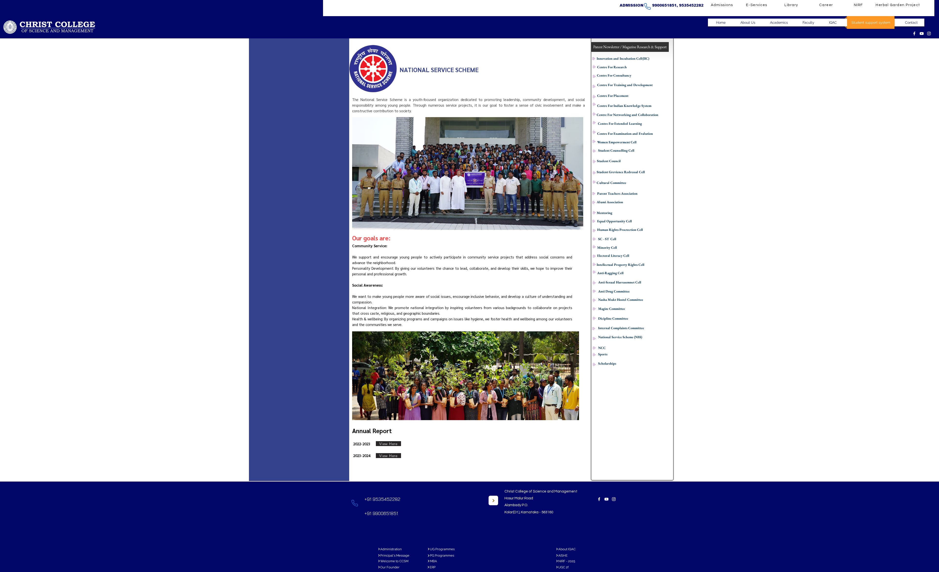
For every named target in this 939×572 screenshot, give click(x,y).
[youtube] (921, 33)
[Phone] (647, 6)
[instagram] (929, 33)
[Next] (493, 500)
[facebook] (914, 33)
